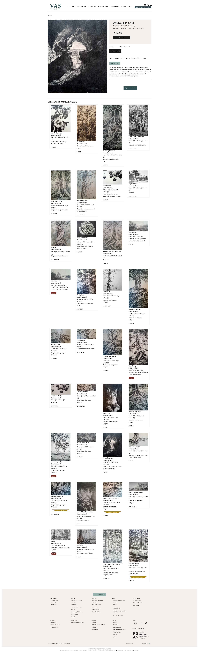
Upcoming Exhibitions (77, 611)
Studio (123, 6)
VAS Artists (136, 605)
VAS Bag (94, 627)
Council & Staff (117, 627)
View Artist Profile (115, 51)
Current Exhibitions (76, 607)
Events (73, 609)
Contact (115, 622)
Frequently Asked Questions (55, 603)
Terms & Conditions (138, 602)
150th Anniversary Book (98, 624)
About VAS (115, 624)
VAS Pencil (95, 629)
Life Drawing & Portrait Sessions (119, 611)
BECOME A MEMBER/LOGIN (143, 7)
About (130, 6)
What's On (70, 6)
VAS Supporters (55, 627)
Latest (114, 637)
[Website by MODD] (150, 643)
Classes (115, 604)
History (115, 634)
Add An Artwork (96, 609)
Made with (130, 643)
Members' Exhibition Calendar (76, 601)
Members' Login (96, 604)
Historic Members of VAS (119, 629)
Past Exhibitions (75, 614)
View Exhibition (115, 63)
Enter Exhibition (96, 611)
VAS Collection (117, 632)
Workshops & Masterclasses (116, 607)
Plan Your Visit (81, 6)
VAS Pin (94, 622)
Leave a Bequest (55, 624)
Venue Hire (92, 6)
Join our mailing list (99, 594)
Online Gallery (103, 6)
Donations (53, 622)
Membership (115, 6)
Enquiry (121, 37)
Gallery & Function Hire (77, 622)
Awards (73, 616)
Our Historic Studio (118, 615)
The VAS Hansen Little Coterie (119, 601)
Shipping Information (130, 88)
